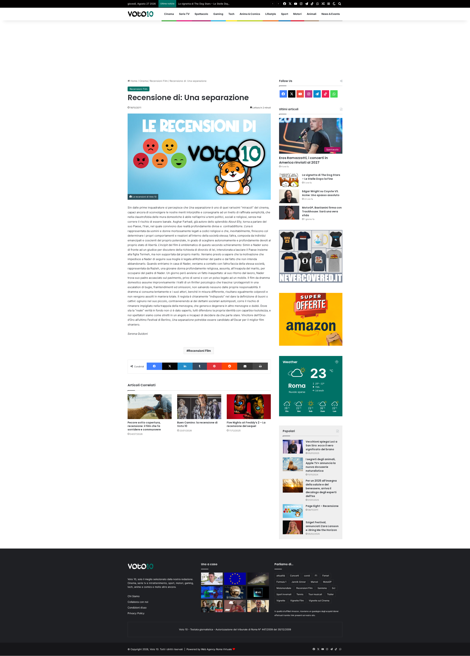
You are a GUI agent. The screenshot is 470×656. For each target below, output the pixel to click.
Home (133, 80)
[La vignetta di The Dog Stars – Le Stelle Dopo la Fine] (289, 180)
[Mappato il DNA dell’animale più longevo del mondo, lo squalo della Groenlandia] (258, 579)
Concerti (294, 575)
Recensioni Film (159, 80)
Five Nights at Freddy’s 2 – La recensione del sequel (246, 424)
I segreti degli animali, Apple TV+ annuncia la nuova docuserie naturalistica (321, 465)
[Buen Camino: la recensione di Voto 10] (199, 406)
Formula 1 (281, 581)
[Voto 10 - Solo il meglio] (140, 14)
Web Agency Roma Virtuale (216, 649)
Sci (333, 588)
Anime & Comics (250, 13)
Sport (284, 13)
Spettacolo (201, 13)
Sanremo (322, 588)
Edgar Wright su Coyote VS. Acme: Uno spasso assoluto (320, 193)
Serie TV (184, 13)
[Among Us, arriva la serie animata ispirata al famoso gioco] (212, 592)
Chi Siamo (134, 596)
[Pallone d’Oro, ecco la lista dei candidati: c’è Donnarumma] (235, 592)
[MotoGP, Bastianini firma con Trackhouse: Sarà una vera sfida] (289, 213)
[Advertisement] (235, 48)
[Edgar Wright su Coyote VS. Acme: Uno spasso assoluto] (289, 196)
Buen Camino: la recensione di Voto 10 (197, 424)
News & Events (330, 13)
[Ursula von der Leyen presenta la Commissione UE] (235, 579)
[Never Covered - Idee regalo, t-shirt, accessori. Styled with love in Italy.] (310, 281)
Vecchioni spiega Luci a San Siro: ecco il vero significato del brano (321, 445)
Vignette (280, 600)
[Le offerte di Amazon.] (310, 344)
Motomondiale (283, 588)
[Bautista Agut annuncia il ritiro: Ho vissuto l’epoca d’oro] (212, 579)
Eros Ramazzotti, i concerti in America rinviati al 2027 (303, 160)
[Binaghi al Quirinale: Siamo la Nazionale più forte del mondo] (258, 606)
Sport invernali (283, 594)
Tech (231, 13)
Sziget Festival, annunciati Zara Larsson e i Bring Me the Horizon (322, 526)
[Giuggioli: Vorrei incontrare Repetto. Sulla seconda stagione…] (212, 606)
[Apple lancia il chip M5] (258, 592)
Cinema (169, 13)
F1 (316, 575)
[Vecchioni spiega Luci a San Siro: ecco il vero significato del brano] (293, 447)
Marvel (314, 581)
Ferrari (325, 575)
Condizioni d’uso (137, 607)
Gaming (218, 13)
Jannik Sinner (299, 581)
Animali (311, 13)
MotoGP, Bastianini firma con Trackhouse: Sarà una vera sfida (322, 211)
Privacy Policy (136, 613)
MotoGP (327, 581)
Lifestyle (270, 13)
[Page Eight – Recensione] (293, 511)
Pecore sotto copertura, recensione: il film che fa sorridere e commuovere (144, 426)
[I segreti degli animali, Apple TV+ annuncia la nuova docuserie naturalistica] (293, 464)
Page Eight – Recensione (322, 506)
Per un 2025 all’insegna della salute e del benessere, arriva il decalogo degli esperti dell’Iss (321, 488)
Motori (297, 13)
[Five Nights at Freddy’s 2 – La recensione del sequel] (249, 406)
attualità (280, 575)
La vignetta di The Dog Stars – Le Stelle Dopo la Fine (208, 3)
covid (307, 575)
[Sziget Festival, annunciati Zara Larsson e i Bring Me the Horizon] (293, 527)
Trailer (330, 594)
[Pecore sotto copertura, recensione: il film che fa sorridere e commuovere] (150, 406)
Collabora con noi (138, 601)
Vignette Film (297, 600)
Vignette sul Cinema (319, 600)
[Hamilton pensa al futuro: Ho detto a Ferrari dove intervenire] (235, 606)
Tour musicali (315, 594)
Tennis (300, 594)
